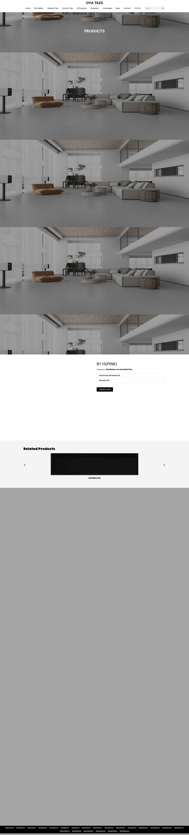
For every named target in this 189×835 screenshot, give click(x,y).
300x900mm (124, 831)
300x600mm (112, 831)
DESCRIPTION (104, 380)
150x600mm (143, 828)
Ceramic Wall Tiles (35, 17)
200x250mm (167, 828)
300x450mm (88, 831)
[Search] (163, 8)
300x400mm (100, 831)
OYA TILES (94, 2)
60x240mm (31, 828)
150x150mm (132, 828)
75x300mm (64, 828)
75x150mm (75, 828)
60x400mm (53, 828)
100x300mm (109, 828)
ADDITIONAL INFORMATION (109, 375)
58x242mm (9, 828)
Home (25, 17)
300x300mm (76, 831)
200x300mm (179, 828)
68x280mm (42, 828)
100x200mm (97, 828)
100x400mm (120, 828)
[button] (130, 375)
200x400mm (65, 831)
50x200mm (20, 828)
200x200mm (155, 828)
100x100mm (47, 17)
